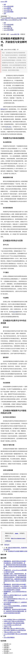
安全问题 (15, 311)
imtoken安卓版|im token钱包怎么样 (12, 625)
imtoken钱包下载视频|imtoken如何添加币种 (15, 630)
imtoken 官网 (4, 1)
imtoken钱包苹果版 (8, 11)
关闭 (5, 13)
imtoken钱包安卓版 (8, 6)
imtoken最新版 (7, 8)
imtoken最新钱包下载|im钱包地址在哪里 (14, 623)
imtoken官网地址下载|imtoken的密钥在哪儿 (15, 619)
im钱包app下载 (7, 626)
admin (16, 533)
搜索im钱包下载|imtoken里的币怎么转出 (14, 628)
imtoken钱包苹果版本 (9, 637)
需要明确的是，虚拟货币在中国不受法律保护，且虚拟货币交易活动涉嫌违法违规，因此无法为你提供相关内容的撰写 (15, 611)
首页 (5, 4)
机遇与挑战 (8, 126)
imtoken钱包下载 (8, 10)
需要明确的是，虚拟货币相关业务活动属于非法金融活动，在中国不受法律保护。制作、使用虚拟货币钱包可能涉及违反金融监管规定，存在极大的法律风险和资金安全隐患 (15, 565)
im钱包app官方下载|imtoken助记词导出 (14, 621)
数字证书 (3, 109)
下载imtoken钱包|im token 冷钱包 (12, 632)
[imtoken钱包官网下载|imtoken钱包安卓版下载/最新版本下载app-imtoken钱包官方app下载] (14, 19)
